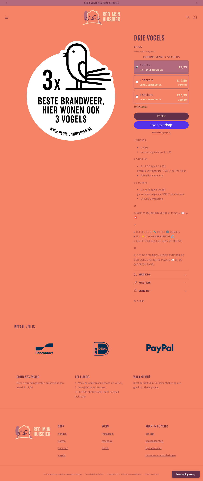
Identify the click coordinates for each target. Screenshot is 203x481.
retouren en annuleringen (161, 455)
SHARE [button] (140, 301)
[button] (6, 17)
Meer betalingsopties (161, 132)
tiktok (105, 448)
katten (62, 441)
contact (150, 434)
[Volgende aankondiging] (196, 3)
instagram (108, 434)
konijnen (63, 448)
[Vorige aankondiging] (6, 3)
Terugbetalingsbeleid (94, 474)
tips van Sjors (153, 448)
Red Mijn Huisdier (57, 474)
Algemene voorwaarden (131, 474)
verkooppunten (154, 441)
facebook (107, 441)
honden (62, 434)
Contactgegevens (152, 474)
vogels (61, 455)
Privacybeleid (112, 474)
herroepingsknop (185, 474)
